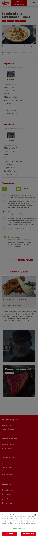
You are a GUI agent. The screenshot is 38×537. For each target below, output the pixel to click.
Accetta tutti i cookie (28, 533)
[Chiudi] (35, 515)
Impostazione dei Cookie (19, 528)
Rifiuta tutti (10, 533)
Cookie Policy (5, 518)
